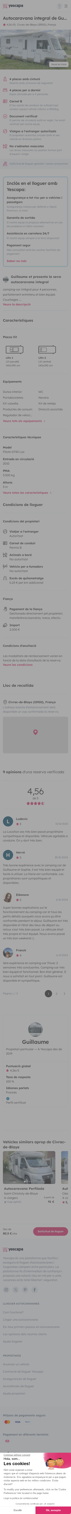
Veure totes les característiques (26, 492)
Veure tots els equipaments (23, 421)
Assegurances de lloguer (19, 1379)
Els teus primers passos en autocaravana (31, 1327)
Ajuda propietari (14, 1393)
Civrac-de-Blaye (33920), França (36, 24)
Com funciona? (13, 1312)
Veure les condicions (18, 665)
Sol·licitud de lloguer (51, 1231)
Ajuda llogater (12, 1341)
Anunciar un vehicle (16, 1364)
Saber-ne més (17, 261)
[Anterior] (7, 1167)
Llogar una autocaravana (20, 1319)
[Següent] (51, 1167)
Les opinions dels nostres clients (25, 1334)
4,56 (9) (11, 24)
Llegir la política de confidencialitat (21, 1498)
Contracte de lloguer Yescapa (23, 1371)
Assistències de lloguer (18, 1386)
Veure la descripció (17, 304)
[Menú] (62, 6)
